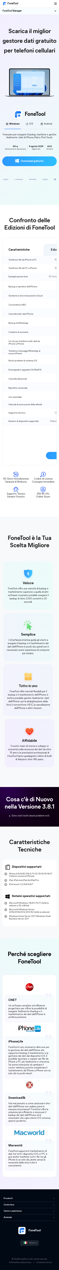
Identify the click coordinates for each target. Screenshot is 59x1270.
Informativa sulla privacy (20, 1262)
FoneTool (12, 3)
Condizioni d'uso (44, 1262)
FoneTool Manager (12, 11)
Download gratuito (32, 161)
